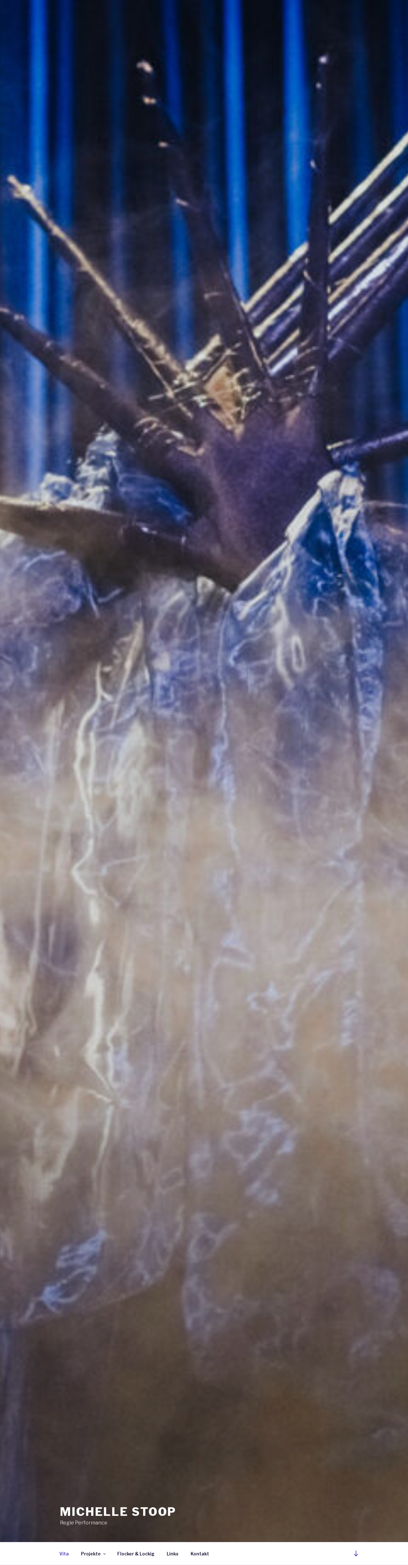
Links (172, 1553)
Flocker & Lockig (136, 1553)
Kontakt (200, 1553)
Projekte (91, 1553)
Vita (64, 1553)
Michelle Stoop (118, 1512)
